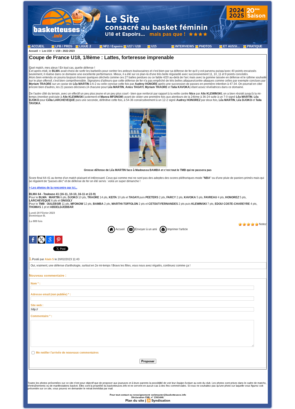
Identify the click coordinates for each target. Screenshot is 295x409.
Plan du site (134, 400)
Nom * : (35, 283)
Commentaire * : (41, 316)
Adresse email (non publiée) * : (51, 294)
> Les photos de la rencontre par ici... (53, 187)
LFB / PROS (63, 46)
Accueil (33, 50)
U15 (153, 46)
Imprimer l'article (177, 229)
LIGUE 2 (84, 46)
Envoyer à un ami (145, 229)
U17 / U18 (133, 46)
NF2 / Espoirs (112, 46)
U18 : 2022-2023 (65, 50)
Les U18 (47, 50)
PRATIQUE (254, 46)
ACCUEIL (37, 46)
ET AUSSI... (231, 46)
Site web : (37, 305)
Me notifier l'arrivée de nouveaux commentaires (67, 352)
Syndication (160, 400)
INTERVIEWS (184, 46)
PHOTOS (205, 46)
